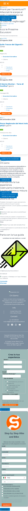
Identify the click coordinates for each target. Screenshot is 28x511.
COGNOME (5, 452)
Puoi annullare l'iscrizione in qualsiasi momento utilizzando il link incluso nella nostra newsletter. (12, 500)
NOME (3, 446)
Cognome (7, 369)
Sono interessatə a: (7, 484)
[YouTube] (20, 325)
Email (4, 372)
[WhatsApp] (16, 325)
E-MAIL (4, 469)
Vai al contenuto (5, 1)
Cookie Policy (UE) (15, 311)
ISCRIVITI (6, 505)
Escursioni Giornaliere (10, 56)
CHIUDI (5, 410)
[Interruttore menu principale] (6, 3)
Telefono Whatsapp (9, 374)
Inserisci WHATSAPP (8, 475)
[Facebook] (12, 325)
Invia (10, 405)
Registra (6, 74)
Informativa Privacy (15, 313)
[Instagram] (8, 325)
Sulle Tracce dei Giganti (10, 44)
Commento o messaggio (10, 394)
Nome (5, 364)
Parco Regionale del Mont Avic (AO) (14, 124)
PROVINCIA (5, 463)
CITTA (3, 457)
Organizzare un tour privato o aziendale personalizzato (13, 386)
